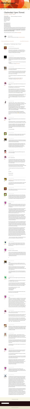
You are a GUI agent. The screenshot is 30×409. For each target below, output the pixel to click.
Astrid (4, 327)
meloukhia (5, 49)
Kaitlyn (4, 85)
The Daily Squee (19, 32)
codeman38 (5, 153)
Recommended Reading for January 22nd (7, 41)
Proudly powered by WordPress (15, 407)
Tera (4, 181)
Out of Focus (17, 63)
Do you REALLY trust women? (24, 41)
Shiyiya (4, 135)
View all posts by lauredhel (22, 37)
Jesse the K (5, 279)
